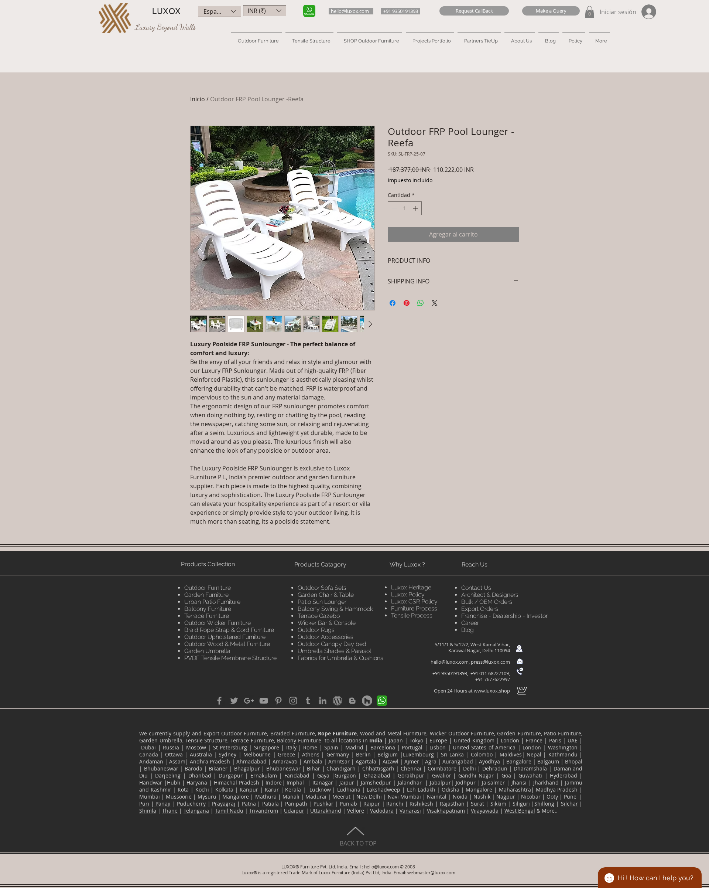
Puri (144, 803)
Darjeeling (168, 775)
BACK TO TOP (358, 843)
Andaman (151, 761)
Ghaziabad (377, 775)
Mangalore (479, 789)
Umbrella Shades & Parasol (334, 650)
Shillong (544, 803)
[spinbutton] (404, 208)
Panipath (296, 803)
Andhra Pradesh (210, 761)
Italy (291, 747)
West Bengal (519, 810)
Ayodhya (489, 761)
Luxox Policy (408, 594)
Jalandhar (410, 782)
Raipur (371, 803)
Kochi (202, 789)
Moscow (196, 747)
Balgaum (548, 761)
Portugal (412, 747)
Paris (555, 740)
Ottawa (174, 754)
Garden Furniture (206, 594)
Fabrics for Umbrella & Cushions (340, 657)
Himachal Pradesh (236, 782)
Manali (290, 796)
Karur (272, 789)
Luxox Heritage (411, 587)
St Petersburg (230, 747)
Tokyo (416, 740)
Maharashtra (515, 789)
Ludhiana (348, 789)
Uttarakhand (325, 810)
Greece (286, 754)
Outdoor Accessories (325, 636)
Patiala (270, 803)
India (375, 740)
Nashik (481, 796)
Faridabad (296, 775)
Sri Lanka (452, 754)
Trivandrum (263, 810)
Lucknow (320, 789)
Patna (249, 803)
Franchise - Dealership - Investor (504, 615)
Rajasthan (452, 803)
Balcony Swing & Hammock (335, 608)
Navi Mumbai (404, 796)
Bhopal (573, 761)
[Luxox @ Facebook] (219, 700)
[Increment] (416, 208)
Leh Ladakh (421, 789)
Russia (171, 747)
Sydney (227, 754)
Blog (467, 629)
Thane (170, 810)
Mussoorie (179, 796)
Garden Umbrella (207, 650)
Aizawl (390, 761)
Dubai (148, 747)
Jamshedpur (375, 782)
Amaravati (285, 761)
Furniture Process (414, 608)
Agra (430, 761)
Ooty (552, 796)
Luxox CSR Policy (414, 601)
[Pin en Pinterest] (406, 303)
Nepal (534, 754)
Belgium (387, 754)
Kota (183, 789)
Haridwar (150, 782)
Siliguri (521, 803)
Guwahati (531, 775)
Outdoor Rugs (316, 629)
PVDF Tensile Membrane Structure (230, 657)
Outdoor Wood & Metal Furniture (227, 643)
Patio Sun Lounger (322, 601)
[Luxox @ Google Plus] (249, 700)
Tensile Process (411, 615)
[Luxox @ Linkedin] (323, 700)
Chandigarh (341, 768)
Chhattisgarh (378, 768)
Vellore (355, 810)
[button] (474, 11)
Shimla (147, 810)
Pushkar (323, 803)
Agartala (366, 761)
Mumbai (149, 796)
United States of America (484, 747)
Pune (571, 796)
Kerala (293, 789)
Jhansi (519, 782)
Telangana (196, 810)
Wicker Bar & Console (327, 622)
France (534, 740)
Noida (460, 796)
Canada (148, 754)
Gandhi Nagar (476, 775)
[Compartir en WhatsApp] (420, 303)
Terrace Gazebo (319, 615)
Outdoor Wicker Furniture (217, 622)
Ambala (313, 761)
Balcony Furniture (207, 608)
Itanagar (322, 782)
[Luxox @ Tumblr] (308, 700)
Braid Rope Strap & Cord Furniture (229, 629)
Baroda (193, 768)
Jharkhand (546, 782)
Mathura (266, 796)
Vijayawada (485, 810)
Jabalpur (440, 782)
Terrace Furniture (206, 615)
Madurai (315, 796)
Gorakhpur (411, 775)
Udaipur (294, 810)
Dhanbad (199, 775)
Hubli (173, 782)
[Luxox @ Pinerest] (278, 700)
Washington (563, 747)
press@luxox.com (490, 662)
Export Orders (479, 608)
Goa (506, 775)
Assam (177, 761)
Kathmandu (563, 754)
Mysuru (207, 796)
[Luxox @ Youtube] (263, 700)
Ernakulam (263, 775)
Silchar (569, 803)
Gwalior (441, 775)
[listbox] (264, 10)
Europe (438, 740)
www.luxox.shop (492, 690)
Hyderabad (563, 775)
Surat (477, 803)
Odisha (450, 789)
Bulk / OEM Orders (486, 601)
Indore (274, 782)
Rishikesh (421, 803)
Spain (331, 747)
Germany (337, 754)
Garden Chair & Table (326, 594)
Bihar (313, 768)
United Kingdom (474, 740)
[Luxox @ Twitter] (234, 700)
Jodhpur (466, 782)
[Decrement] (393, 208)
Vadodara (382, 810)
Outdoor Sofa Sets (322, 587)
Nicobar (531, 796)
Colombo (482, 754)
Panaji (162, 803)
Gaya (323, 775)
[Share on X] (434, 303)
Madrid (354, 747)
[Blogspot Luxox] (352, 700)
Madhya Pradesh (557, 789)
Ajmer (411, 761)
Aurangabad (457, 761)
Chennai (411, 768)
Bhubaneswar (161, 768)
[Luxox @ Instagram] (293, 700)
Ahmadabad (251, 761)
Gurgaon (345, 775)
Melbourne (257, 754)
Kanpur (249, 789)
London (510, 740)
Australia (201, 754)
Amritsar (339, 761)
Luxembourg (418, 754)
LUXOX (166, 11)
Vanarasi (410, 810)
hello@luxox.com (450, 662)
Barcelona (382, 747)
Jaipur (347, 782)
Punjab (348, 803)
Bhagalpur (247, 768)
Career (470, 622)
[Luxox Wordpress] (337, 700)
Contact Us (476, 587)
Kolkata (224, 789)
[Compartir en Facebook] (392, 303)
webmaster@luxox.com (431, 872)
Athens (311, 754)
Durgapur (231, 775)
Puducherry (191, 803)
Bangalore (518, 761)
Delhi (469, 768)
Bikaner (218, 768)
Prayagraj (223, 803)
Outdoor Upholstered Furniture (225, 636)
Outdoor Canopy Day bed (332, 643)
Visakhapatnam (446, 810)
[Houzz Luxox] (367, 700)
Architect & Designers (489, 594)
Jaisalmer (493, 782)
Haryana (196, 782)
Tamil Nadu (229, 810)
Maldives (511, 754)
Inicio (197, 99)
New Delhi (369, 796)
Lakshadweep (383, 789)
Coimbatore (442, 768)
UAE (573, 740)
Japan (396, 740)
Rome (310, 747)
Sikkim (498, 803)
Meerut (341, 796)
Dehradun (494, 768)
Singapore (266, 747)
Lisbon (437, 747)
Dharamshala (530, 768)
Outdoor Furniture (207, 587)
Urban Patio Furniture (212, 601)
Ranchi (394, 803)
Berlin (364, 754)
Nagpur (505, 796)
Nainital (436, 796)
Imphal (295, 782)
